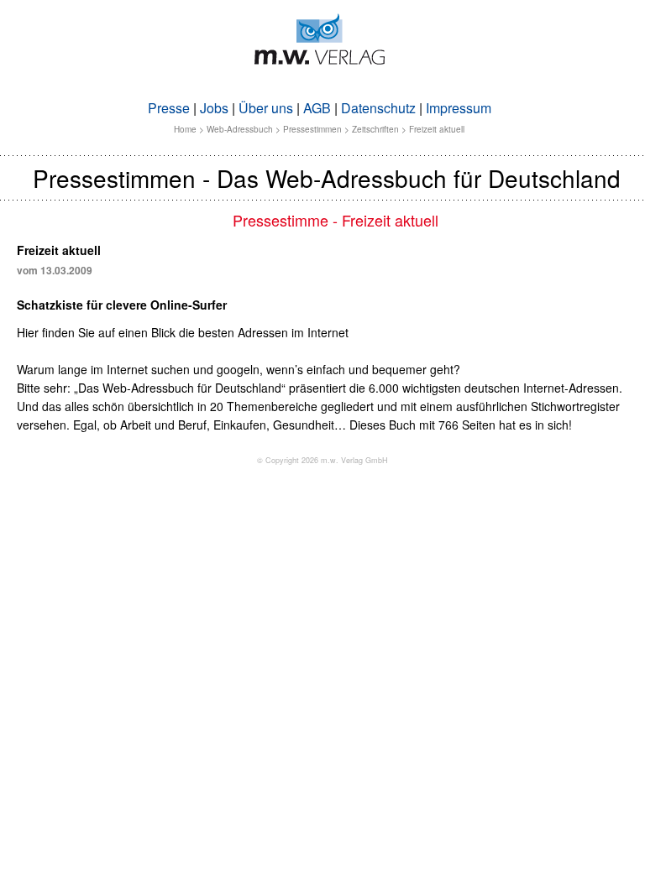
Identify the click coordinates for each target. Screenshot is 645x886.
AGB (317, 107)
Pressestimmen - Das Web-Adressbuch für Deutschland (327, 178)
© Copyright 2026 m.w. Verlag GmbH (322, 460)
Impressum (458, 107)
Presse (169, 107)
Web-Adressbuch (240, 129)
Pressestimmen (312, 129)
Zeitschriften (375, 129)
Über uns (266, 107)
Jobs (214, 107)
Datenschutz (378, 107)
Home (185, 129)
